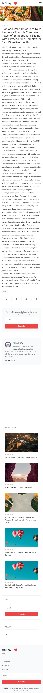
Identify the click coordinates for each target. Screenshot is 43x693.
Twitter (6, 665)
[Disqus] (21, 397)
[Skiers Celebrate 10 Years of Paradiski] (21, 472)
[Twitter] (6, 360)
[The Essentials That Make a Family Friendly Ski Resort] (21, 537)
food (4, 291)
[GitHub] (9, 360)
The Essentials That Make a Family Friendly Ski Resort (20, 554)
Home (3, 653)
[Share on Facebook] (16, 299)
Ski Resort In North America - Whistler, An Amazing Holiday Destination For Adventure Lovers (20, 519)
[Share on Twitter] (7, 299)
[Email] (12, 360)
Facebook (7, 661)
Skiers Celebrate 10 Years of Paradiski (18, 487)
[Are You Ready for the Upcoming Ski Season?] (21, 442)
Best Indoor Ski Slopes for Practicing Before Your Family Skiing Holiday (20, 586)
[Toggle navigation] (40, 3)
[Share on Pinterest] (36, 299)
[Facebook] (10, 634)
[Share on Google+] (26, 299)
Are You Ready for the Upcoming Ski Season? (21, 457)
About (3, 657)
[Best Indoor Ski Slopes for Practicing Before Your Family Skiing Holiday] (21, 570)
